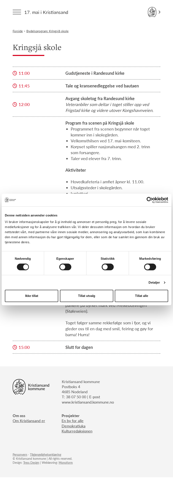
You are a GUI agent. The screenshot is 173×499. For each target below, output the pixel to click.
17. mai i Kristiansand (46, 12)
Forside (18, 31)
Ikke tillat (31, 296)
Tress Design (31, 462)
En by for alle (73, 420)
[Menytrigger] (17, 12)
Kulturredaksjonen (77, 431)
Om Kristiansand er (29, 420)
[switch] (65, 267)
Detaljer (154, 282)
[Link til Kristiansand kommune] (154, 12)
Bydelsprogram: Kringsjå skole (47, 31)
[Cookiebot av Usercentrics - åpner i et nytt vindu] (149, 200)
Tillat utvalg (86, 296)
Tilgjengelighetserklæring (45, 454)
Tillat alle (141, 296)
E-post (94, 396)
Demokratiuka (73, 425)
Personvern (20, 454)
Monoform (66, 462)
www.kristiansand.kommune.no (88, 402)
